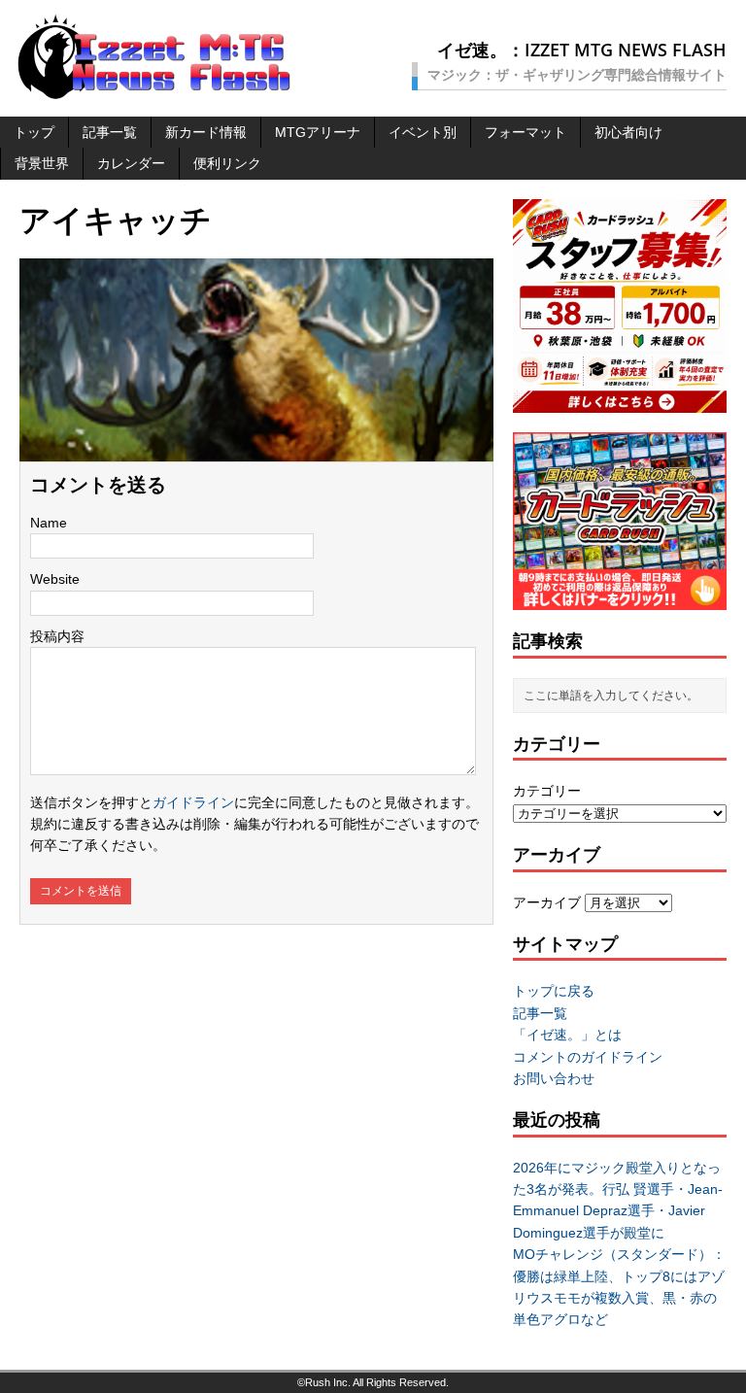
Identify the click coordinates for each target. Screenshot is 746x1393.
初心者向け (628, 132)
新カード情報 (206, 132)
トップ (34, 132)
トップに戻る (553, 991)
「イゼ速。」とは (567, 1034)
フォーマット (525, 132)
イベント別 (423, 132)
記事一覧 (110, 132)
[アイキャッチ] (256, 451)
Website (55, 579)
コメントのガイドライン (587, 1057)
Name (48, 522)
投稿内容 (57, 636)
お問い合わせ (553, 1078)
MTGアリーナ (317, 132)
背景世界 (42, 163)
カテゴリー (547, 790)
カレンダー (131, 163)
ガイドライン (193, 802)
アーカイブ (547, 902)
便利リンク (227, 163)
